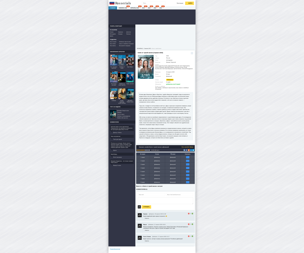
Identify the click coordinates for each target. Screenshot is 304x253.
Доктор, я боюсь (117, 132)
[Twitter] (193, 150)
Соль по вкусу (120, 114)
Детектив (128, 32)
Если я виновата (117, 157)
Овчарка (119, 112)
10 (149, 150)
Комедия (120, 34)
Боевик (111, 32)
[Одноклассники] (189, 150)
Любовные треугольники (125, 41)
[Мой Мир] (191, 150)
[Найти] (164, 3)
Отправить (146, 206)
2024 (143, 8)
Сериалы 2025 (134, 8)
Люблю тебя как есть (122, 118)
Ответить (147, 218)
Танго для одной (117, 139)
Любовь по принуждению (123, 116)
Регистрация (180, 3)
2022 (155, 8)
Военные (128, 34)
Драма (111, 36)
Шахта (115, 150)
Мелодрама (113, 34)
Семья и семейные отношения (126, 43)
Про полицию (113, 41)
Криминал (120, 32)
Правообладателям (115, 249)
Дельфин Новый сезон (123, 110)
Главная (112, 8)
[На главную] (120, 3)
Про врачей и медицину (124, 45)
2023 (149, 8)
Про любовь (113, 43)
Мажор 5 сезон (117, 165)
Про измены (113, 45)
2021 (160, 8)
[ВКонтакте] (184, 150)
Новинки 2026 (123, 8)
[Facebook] (187, 150)
